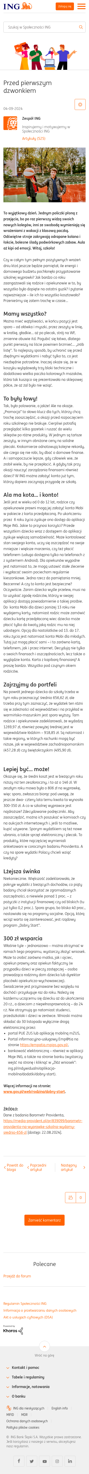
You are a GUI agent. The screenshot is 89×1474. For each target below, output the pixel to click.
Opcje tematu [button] (80, 104)
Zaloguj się (64, 6)
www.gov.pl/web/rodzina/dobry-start (34, 1091)
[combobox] (44, 27)
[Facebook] (18, 1461)
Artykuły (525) (33, 138)
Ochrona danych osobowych (27, 1421)
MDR (24, 1415)
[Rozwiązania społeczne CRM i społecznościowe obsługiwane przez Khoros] (13, 1329)
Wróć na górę (44, 1355)
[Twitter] (31, 1461)
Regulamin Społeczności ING (25, 1303)
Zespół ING (31, 118)
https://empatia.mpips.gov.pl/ (44, 1044)
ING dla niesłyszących (28, 1408)
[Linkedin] (70, 1461)
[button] (70, 1197)
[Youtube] (44, 1461)
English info (60, 1408)
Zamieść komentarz (44, 1220)
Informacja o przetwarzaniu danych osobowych (39, 1310)
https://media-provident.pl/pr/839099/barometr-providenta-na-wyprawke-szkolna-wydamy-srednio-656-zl (42, 1126)
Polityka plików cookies (22, 1427)
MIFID (10, 1415)
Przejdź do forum (17, 1276)
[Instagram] (57, 1461)
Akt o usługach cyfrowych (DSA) (28, 1317)
